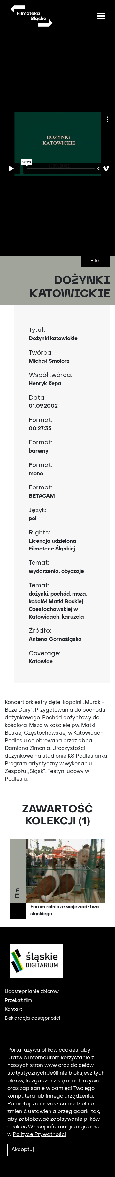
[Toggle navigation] (101, 16)
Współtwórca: (50, 375)
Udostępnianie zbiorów (32, 991)
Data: (37, 398)
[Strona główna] (31, 16)
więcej (57, 879)
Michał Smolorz (49, 361)
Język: (37, 510)
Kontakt (13, 1009)
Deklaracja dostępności (32, 1018)
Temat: (39, 563)
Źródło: (40, 631)
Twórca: (41, 353)
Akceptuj (23, 1149)
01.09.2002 (43, 406)
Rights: (39, 533)
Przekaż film (18, 1000)
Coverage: (44, 654)
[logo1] (34, 960)
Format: (40, 420)
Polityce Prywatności (39, 1134)
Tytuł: (37, 330)
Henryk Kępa (45, 383)
